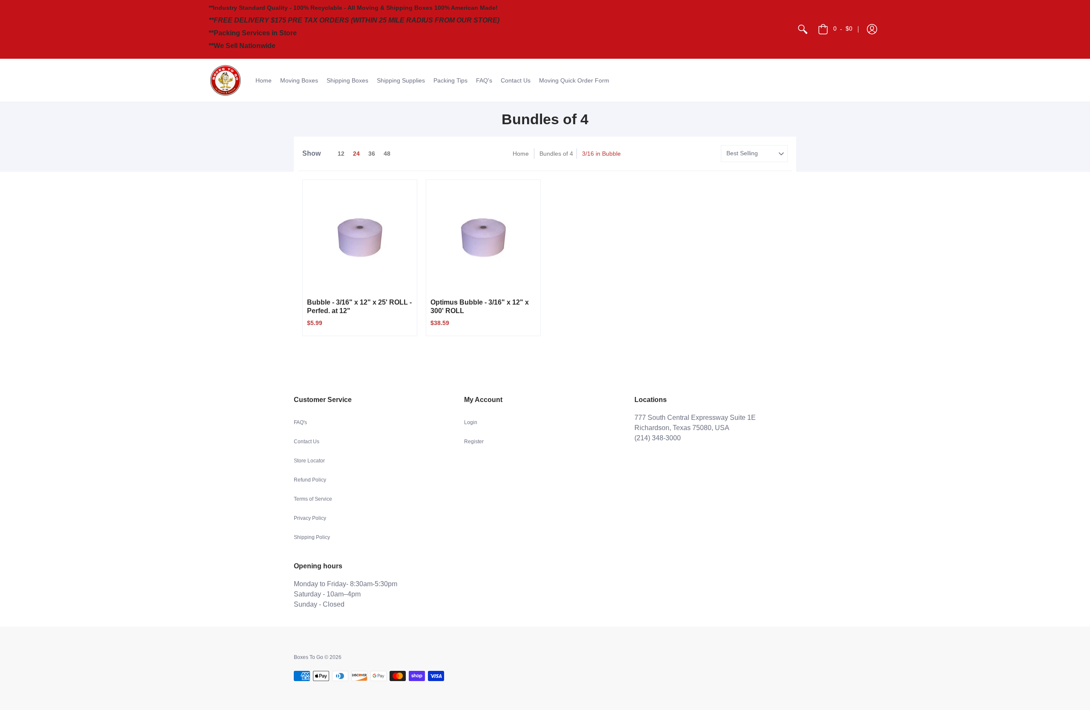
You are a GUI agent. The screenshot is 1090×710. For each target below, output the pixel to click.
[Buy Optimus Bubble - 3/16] (483, 237)
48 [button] (387, 153)
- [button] (842, 28)
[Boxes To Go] (226, 80)
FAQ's (300, 422)
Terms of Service (313, 499)
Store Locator (309, 461)
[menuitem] (802, 29)
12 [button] (341, 153)
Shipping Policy (312, 537)
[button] (872, 29)
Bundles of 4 (556, 153)
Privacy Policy (310, 518)
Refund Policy (310, 480)
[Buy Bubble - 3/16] (360, 237)
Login (470, 422)
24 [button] (356, 153)
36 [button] (371, 153)
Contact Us (306, 442)
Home (521, 153)
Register (474, 442)
